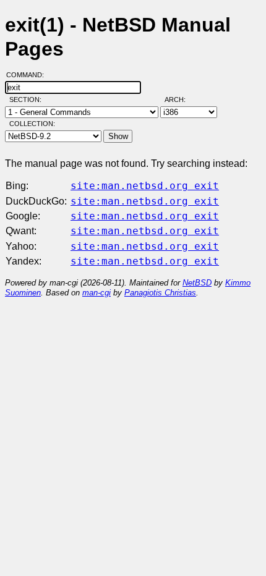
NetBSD (197, 282)
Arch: (181, 99)
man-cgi (96, 292)
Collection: (32, 123)
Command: (28, 74)
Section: (28, 99)
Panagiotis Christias (160, 292)
